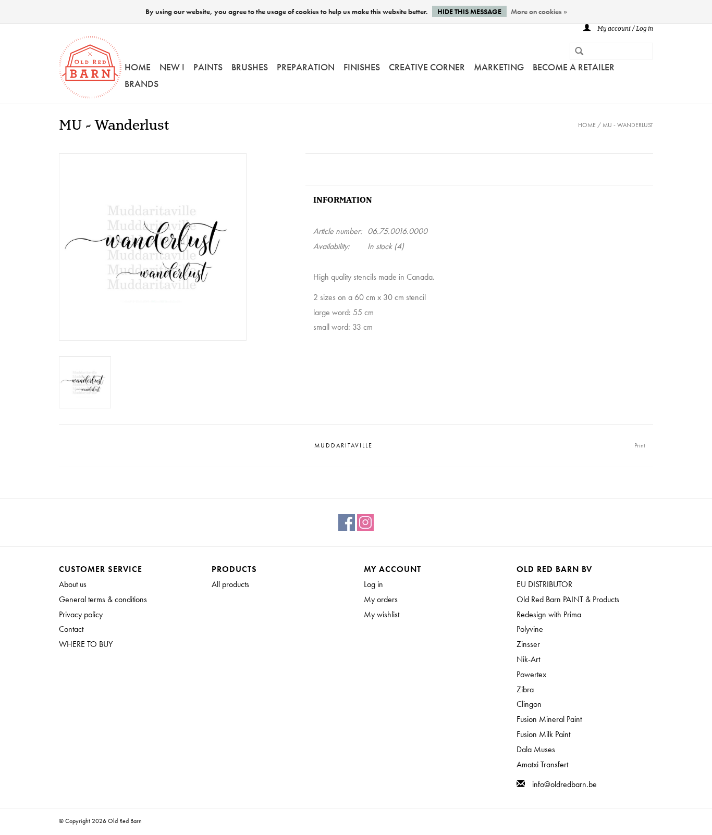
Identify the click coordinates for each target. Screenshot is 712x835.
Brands (141, 84)
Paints (208, 67)
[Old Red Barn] (90, 67)
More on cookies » (539, 11)
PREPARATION (306, 67)
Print (639, 445)
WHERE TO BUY (86, 644)
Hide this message (469, 11)
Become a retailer (574, 67)
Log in (373, 584)
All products (230, 584)
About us (73, 584)
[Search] (575, 52)
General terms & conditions (103, 599)
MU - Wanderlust (628, 125)
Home (138, 67)
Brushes (249, 67)
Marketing (499, 67)
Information (342, 200)
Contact (71, 629)
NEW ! (172, 67)
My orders (381, 599)
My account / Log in (624, 29)
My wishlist (381, 614)
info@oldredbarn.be (564, 784)
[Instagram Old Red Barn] (365, 522)
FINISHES (361, 67)
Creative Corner (427, 67)
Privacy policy (81, 614)
